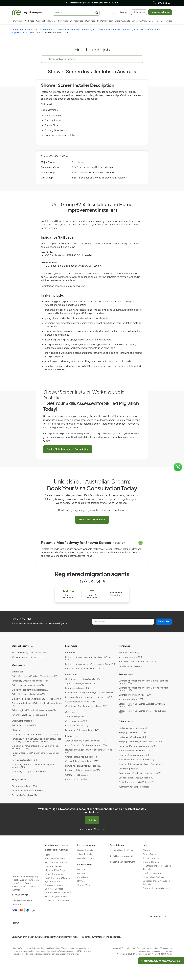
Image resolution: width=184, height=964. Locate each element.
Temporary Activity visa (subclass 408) (29, 772)
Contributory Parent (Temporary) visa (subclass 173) (89, 693)
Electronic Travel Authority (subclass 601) (137, 662)
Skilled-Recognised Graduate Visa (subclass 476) (34, 676)
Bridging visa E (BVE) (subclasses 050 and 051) (140, 742)
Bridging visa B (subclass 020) (132, 733)
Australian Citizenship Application (134, 787)
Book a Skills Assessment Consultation (67, 449)
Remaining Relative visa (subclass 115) (82, 770)
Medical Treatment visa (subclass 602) (136, 760)
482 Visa (16, 730)
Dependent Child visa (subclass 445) (82, 730)
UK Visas (81, 870)
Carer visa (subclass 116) (76, 779)
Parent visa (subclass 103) (77, 688)
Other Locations (85, 865)
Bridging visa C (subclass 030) (133, 728)
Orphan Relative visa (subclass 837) (81, 761)
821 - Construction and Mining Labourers (112, 30)
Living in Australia (122, 21)
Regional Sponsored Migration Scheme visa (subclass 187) (37, 754)
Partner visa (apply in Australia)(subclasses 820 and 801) (88, 658)
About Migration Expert (55, 859)
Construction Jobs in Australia (156, 888)
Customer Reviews (53, 867)
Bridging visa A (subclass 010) (132, 737)
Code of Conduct (151, 862)
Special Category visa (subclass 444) (136, 778)
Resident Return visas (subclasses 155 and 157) (140, 764)
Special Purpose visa (128, 769)
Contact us (154, 21)
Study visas (90, 21)
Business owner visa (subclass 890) (135, 695)
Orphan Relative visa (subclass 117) (81, 757)
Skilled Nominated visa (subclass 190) (29, 694)
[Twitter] (28, 930)
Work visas (29, 21)
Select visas (139, 12)
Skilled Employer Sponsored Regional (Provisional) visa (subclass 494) (35, 747)
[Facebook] (21, 930)
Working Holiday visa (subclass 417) (28, 657)
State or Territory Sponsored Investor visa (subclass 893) (142, 712)
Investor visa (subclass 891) (131, 699)
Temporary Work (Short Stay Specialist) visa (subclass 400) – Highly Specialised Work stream (36, 740)
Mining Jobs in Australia (153, 877)
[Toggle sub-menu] (35, 645)
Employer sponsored (22, 721)
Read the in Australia (92, 3)
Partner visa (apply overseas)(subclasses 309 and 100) (90, 664)
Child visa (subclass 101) (76, 721)
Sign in (92, 820)
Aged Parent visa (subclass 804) (80, 684)
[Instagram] (15, 930)
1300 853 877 (164, 3)
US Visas (81, 874)
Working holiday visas (46, 21)
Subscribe (163, 621)
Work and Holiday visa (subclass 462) (29, 653)
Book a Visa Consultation (92, 520)
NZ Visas (81, 881)
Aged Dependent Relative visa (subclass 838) (86, 745)
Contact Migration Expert (122, 851)
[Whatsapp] (42, 930)
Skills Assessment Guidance (58, 893)
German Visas (83, 885)
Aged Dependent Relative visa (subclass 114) (85, 741)
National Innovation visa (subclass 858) (29, 715)
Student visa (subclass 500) (24, 786)
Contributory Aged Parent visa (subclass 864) (86, 706)
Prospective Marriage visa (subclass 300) (84, 669)
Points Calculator (105, 21)
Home (15, 30)
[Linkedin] (35, 930)
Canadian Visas (84, 877)
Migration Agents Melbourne (58, 897)
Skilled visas (17, 672)
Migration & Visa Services (56, 863)
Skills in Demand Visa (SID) (24, 726)
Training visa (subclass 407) (24, 760)
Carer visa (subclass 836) (76, 775)
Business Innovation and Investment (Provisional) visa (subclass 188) (143, 689)
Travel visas (63, 21)
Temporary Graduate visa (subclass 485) (30, 681)
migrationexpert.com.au (56, 845)
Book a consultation (160, 12)
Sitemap (147, 851)
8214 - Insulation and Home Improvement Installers (99, 178)
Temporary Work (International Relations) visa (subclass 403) (33, 766)
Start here (100, 829)
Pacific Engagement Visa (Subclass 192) (137, 782)
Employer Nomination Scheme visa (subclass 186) (35, 735)
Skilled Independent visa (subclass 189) (30, 690)
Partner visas (71, 653)
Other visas (124, 722)
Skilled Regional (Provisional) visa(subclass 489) (34, 710)
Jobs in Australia (139, 21)
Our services (166, 21)
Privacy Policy (149, 854)
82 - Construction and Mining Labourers (71, 30)
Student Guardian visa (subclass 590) (29, 791)
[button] (176, 944)
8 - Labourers (43, 30)
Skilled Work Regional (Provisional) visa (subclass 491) (36, 699)
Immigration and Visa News (57, 901)
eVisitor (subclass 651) (129, 653)
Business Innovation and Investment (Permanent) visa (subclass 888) (143, 682)
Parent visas (71, 675)
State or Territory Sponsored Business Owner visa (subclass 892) (142, 705)
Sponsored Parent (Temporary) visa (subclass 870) (88, 697)
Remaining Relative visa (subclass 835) (83, 766)
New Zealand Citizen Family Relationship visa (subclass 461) (90, 751)
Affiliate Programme (54, 874)
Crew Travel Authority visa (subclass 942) (137, 746)
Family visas (17, 21)
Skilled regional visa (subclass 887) (28, 685)
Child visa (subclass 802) (76, 726)
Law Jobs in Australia (152, 873)
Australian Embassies (87, 858)
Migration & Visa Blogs (55, 870)
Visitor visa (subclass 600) (130, 657)
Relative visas (71, 736)
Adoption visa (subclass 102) (78, 717)
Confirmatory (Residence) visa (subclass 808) (140, 773)
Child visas (70, 712)
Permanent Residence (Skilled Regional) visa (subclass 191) (37, 704)
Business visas (76, 21)
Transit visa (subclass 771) (130, 666)
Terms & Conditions (152, 858)
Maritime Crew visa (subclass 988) (134, 755)
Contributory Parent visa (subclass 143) (83, 679)
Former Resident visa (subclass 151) (135, 751)
